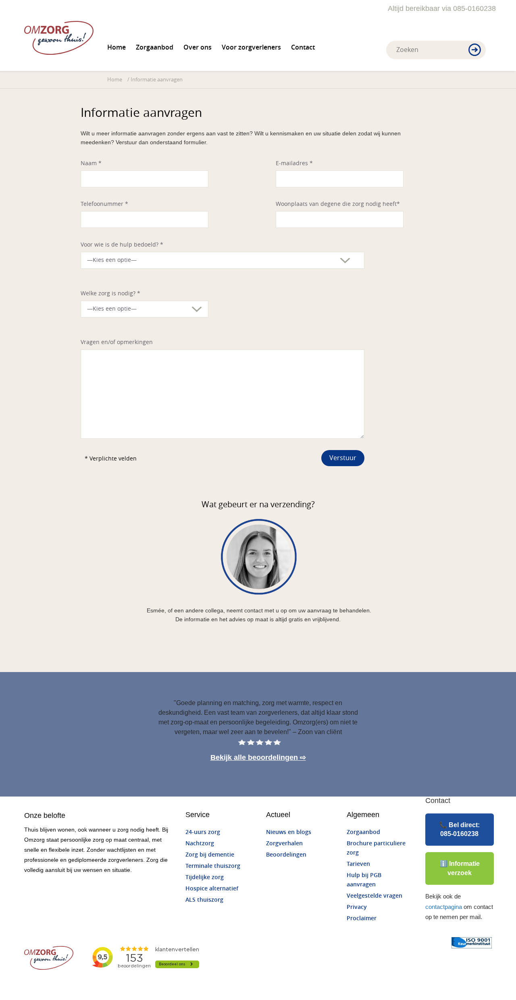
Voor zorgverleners (251, 47)
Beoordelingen (286, 854)
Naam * (91, 163)
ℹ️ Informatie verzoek (459, 868)
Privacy (357, 907)
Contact (303, 47)
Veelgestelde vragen (374, 895)
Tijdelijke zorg (204, 877)
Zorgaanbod (154, 47)
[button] (475, 50)
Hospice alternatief (211, 888)
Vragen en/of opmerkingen (117, 342)
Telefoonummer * (104, 204)
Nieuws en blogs (288, 832)
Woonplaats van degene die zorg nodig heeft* (338, 204)
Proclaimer (362, 918)
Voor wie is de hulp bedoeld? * (122, 244)
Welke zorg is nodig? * (110, 293)
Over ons (197, 47)
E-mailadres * (294, 163)
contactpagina (443, 906)
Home (116, 47)
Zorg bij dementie (209, 854)
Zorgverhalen (284, 843)
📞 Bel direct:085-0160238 (459, 829)
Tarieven (358, 864)
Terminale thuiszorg (212, 866)
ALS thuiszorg (204, 899)
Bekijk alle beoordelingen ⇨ (258, 757)
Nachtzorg (199, 843)
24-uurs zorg (202, 832)
